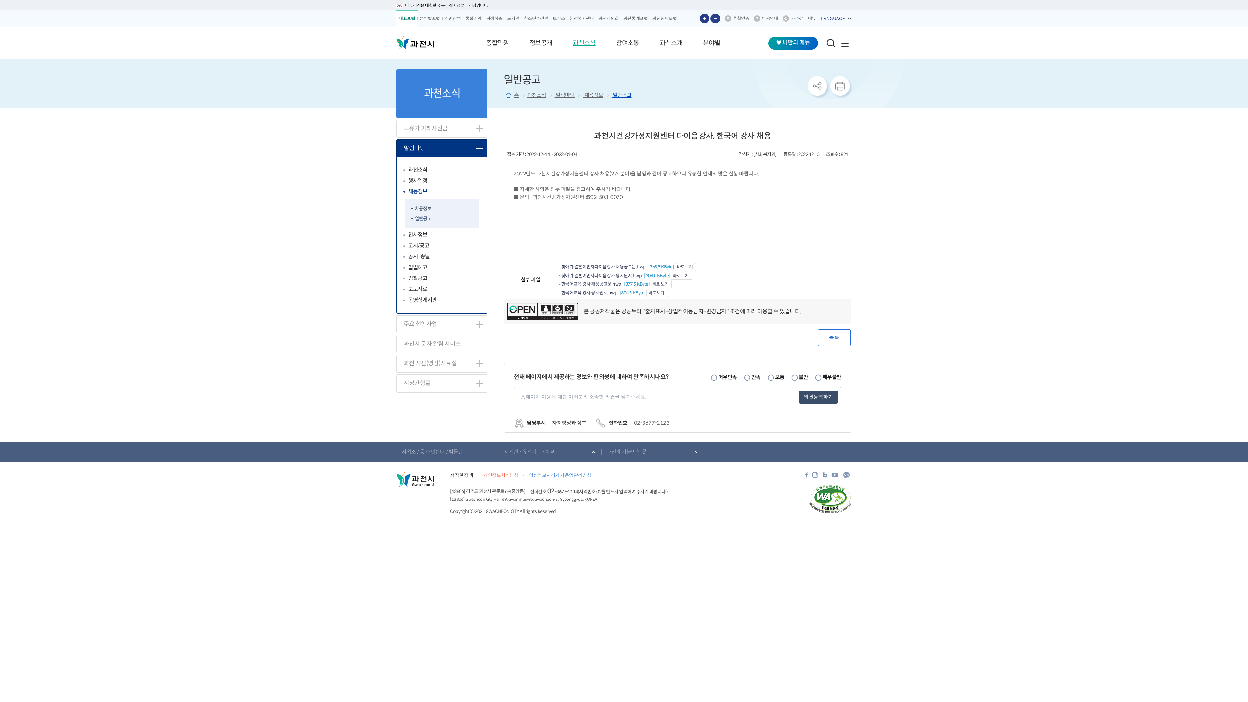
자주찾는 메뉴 (803, 18)
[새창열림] (806, 477)
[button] (497, 43)
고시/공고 (418, 245)
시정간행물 (417, 383)
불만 (803, 377)
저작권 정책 (461, 475)
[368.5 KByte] (618, 267)
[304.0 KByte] (616, 276)
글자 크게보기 (704, 18)
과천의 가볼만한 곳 (626, 451)
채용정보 (417, 191)
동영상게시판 (422, 300)
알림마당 (414, 148)
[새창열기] (542, 312)
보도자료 (417, 289)
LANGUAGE (833, 18)
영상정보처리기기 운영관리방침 (560, 475)
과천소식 (417, 169)
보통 (780, 377)
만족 (756, 377)
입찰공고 (417, 278)
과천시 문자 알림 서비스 (432, 343)
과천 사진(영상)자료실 (430, 363)
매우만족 (727, 377)
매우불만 (832, 377)
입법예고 (417, 267)
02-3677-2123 (651, 423)
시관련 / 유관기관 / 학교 (529, 451)
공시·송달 (419, 256)
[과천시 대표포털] (415, 42)
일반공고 (422, 218)
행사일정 (417, 180)
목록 (834, 337)
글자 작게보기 (715, 18)
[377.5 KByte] (606, 284)
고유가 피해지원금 (426, 128)
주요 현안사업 (420, 324)
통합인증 (741, 18)
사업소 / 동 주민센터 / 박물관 (432, 451)
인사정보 (417, 234)
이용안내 (770, 18)
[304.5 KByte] (603, 293)
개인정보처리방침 (500, 475)
